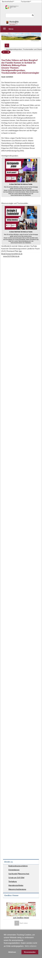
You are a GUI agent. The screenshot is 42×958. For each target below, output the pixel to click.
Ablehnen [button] (12, 952)
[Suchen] (32, 15)
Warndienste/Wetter (15, 885)
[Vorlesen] (3, 52)
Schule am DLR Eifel (16, 878)
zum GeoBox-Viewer (21, 918)
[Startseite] (12, 23)
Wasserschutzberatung (17, 889)
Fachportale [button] (25, 1)
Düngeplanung (13, 870)
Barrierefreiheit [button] (7, 1)
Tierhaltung (12, 881)
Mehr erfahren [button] (30, 946)
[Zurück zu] (7, 45)
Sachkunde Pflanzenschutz (18, 874)
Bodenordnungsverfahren (18, 866)
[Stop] (8, 52)
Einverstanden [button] (30, 952)
